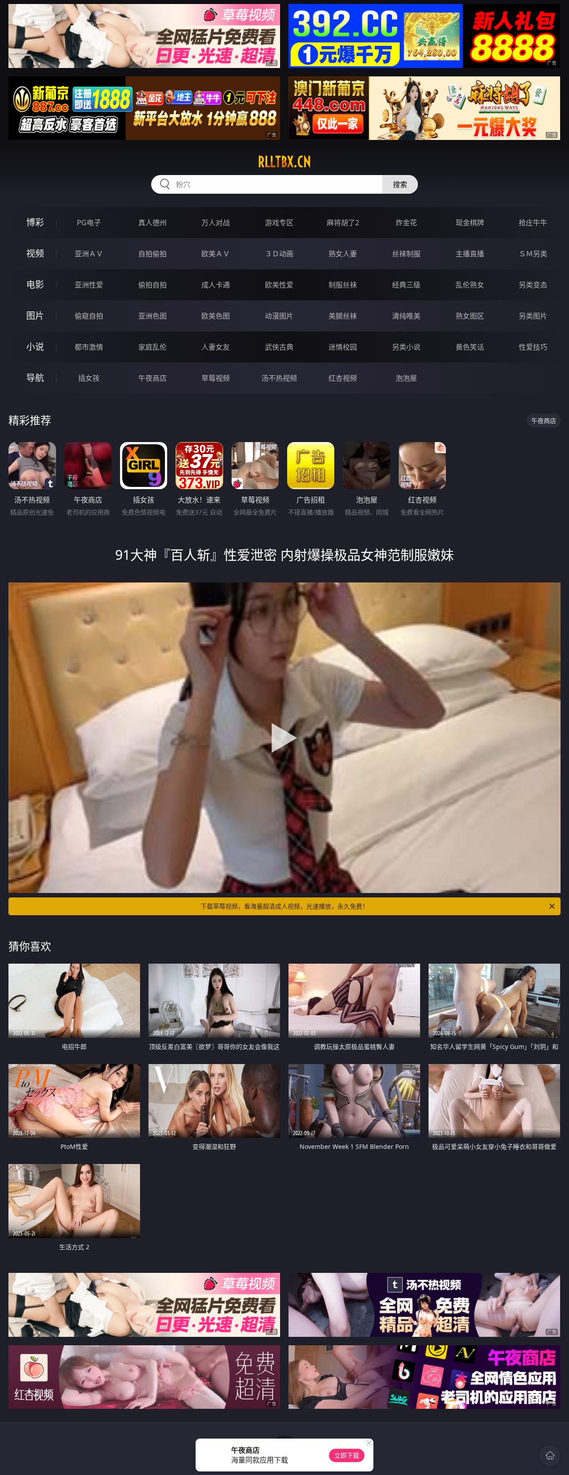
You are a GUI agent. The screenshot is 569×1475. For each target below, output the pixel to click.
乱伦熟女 (470, 285)
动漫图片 (279, 316)
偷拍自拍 (152, 285)
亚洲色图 (152, 316)
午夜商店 (152, 378)
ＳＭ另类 (533, 254)
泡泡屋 (406, 378)
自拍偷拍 (152, 254)
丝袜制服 (406, 254)
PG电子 (89, 222)
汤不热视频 (279, 378)
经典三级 (406, 285)
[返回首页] (550, 1455)
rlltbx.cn (284, 162)
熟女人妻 (343, 254)
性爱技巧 (533, 347)
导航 (35, 378)
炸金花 (406, 222)
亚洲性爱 (89, 285)
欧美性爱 (279, 285)
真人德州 (152, 222)
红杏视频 (343, 378)
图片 (35, 316)
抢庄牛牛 (533, 222)
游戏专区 (279, 222)
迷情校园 (343, 347)
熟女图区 (470, 316)
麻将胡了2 (343, 222)
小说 (35, 347)
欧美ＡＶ (215, 254)
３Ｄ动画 (279, 254)
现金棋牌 (470, 222)
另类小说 (406, 347)
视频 (35, 253)
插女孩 (89, 378)
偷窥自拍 (89, 316)
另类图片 (533, 316)
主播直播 (470, 254)
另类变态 (533, 285)
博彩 (35, 222)
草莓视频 (215, 378)
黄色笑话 (470, 347)
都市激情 (89, 347)
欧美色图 (215, 316)
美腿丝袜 (343, 316)
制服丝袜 (343, 285)
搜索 (400, 184)
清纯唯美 (406, 316)
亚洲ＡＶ (89, 254)
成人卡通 (215, 285)
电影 (35, 285)
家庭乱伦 (152, 347)
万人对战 (215, 222)
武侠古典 (279, 347)
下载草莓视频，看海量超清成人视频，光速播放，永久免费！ (284, 906)
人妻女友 (215, 347)
